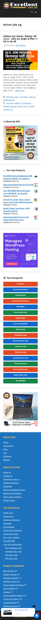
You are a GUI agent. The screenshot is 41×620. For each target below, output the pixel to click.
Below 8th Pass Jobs (20, 341)
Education (20, 306)
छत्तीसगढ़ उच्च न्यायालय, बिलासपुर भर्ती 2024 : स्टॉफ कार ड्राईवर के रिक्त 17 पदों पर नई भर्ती (20, 39)
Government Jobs (20, 312)
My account (8, 446)
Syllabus (6, 592)
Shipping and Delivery (12, 493)
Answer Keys (20, 318)
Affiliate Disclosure (11, 483)
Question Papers (10, 581)
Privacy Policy (9, 500)
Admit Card (8, 513)
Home (5, 442)
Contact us (7, 476)
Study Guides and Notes (13, 585)
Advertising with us (11, 479)
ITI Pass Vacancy (20, 363)
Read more (19, 90)
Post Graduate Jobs (20, 369)
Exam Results (21, 295)
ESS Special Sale (20, 335)
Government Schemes (20, 301)
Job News (24, 97)
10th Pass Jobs (12, 97)
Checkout (7, 456)
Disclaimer (7, 486)
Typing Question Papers (13, 595)
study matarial (9, 588)
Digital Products (10, 574)
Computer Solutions (20, 289)
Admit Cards (20, 329)
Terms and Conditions (12, 497)
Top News (20, 284)
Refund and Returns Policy (14, 490)
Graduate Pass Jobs (20, 358)
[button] (32, 12)
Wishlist (6, 460)
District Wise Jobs (20, 375)
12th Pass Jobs (20, 352)
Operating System (10, 578)
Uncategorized (9, 602)
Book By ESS (8, 571)
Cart (5, 453)
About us (7, 472)
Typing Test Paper (10, 599)
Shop (5, 449)
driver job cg (23, 106)
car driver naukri (13, 103)
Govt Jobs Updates (20, 324)
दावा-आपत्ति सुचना (20, 381)
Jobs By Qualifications (12, 544)
